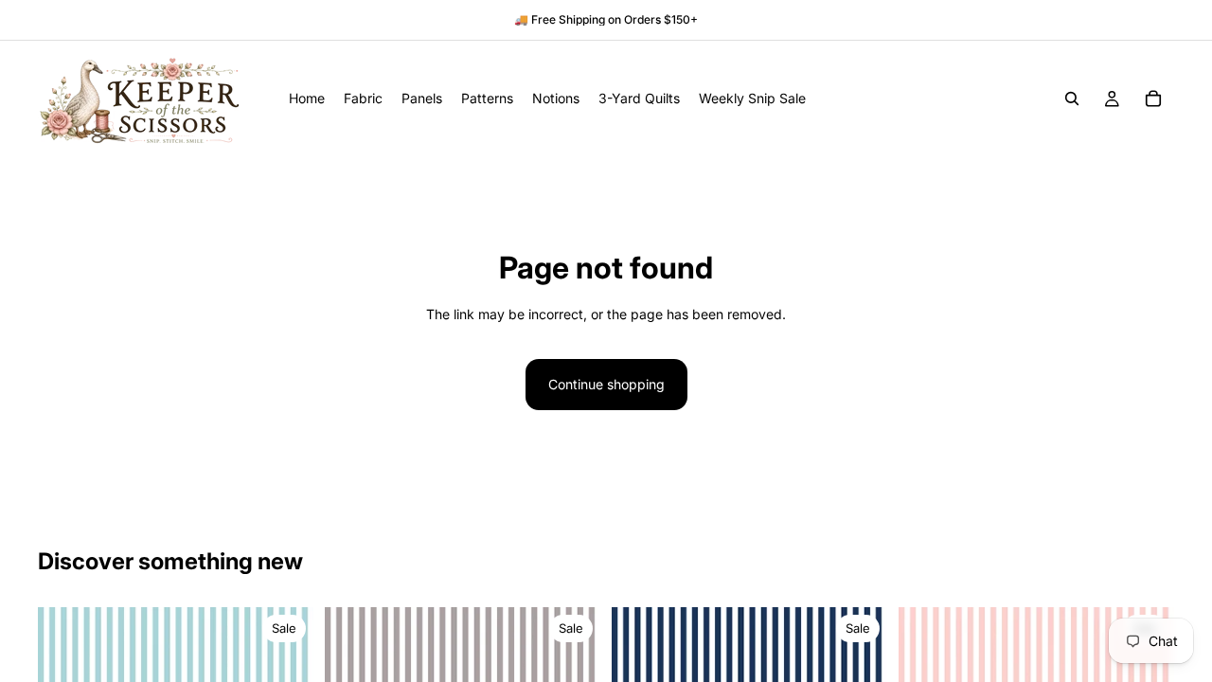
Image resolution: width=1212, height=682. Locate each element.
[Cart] (1153, 98)
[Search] (1072, 98)
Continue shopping (606, 384)
